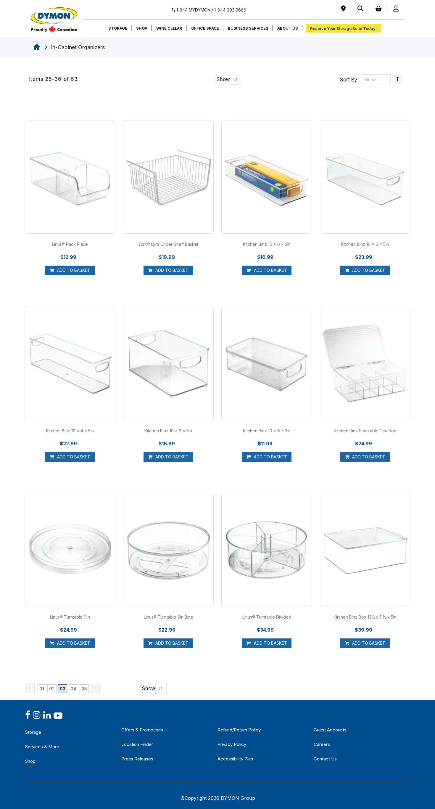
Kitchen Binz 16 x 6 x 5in (365, 244)
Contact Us (325, 759)
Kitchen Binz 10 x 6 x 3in (267, 430)
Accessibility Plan (235, 759)
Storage (33, 732)
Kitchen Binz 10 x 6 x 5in (168, 430)
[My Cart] (377, 9)
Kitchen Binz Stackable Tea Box (365, 430)
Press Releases (137, 759)
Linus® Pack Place (70, 244)
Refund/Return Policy (239, 730)
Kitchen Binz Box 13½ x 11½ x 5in (365, 616)
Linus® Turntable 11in (70, 616)
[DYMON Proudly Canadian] (54, 17)
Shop (30, 761)
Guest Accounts (330, 730)
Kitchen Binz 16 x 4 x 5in (70, 430)
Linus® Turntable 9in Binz (168, 616)
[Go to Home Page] (37, 47)
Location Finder (137, 744)
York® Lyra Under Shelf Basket (168, 244)
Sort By (348, 80)
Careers (322, 744)
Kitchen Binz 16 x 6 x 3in (267, 244)
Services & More (42, 746)
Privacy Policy (232, 744)
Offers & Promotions (142, 730)
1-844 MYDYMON (210, 9)
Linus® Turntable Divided (266, 616)
